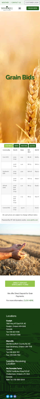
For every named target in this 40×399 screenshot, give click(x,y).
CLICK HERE (28, 300)
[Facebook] (14, 396)
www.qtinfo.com (32, 220)
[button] (19, 8)
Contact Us (16, 2)
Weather (5, 2)
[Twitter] (7, 396)
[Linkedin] (11, 396)
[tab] (8, 145)
